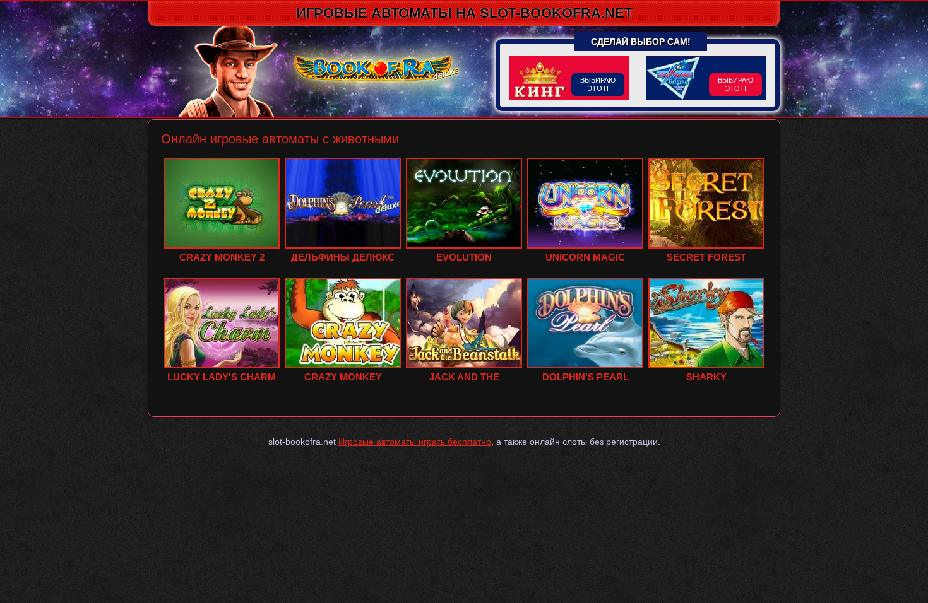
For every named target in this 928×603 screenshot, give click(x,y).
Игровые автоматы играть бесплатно (414, 441)
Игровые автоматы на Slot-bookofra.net (464, 12)
